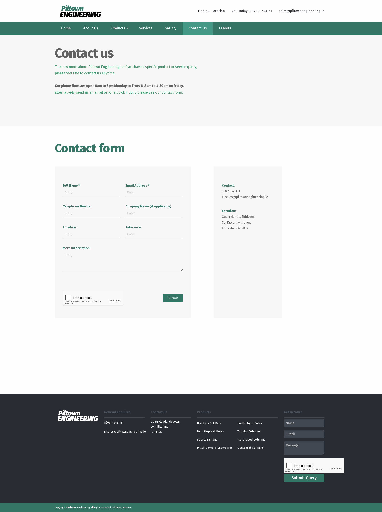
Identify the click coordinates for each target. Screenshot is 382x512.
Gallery (170, 28)
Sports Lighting (207, 439)
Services (145, 28)
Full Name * (71, 185)
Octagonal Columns (250, 447)
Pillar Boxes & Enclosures (215, 447)
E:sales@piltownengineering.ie (124, 431)
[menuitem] (66, 28)
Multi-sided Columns (251, 439)
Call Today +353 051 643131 (252, 11)
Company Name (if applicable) (148, 206)
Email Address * (137, 185)
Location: (70, 227)
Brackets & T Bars (209, 423)
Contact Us (198, 28)
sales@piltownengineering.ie (301, 11)
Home (66, 28)
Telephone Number (77, 206)
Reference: (133, 227)
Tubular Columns (248, 431)
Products (117, 28)
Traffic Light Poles (249, 423)
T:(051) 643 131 (114, 422)
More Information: (76, 248)
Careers (225, 28)
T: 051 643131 (231, 191)
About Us (90, 28)
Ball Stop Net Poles (210, 431)
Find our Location (211, 11)
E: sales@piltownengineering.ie (245, 197)
